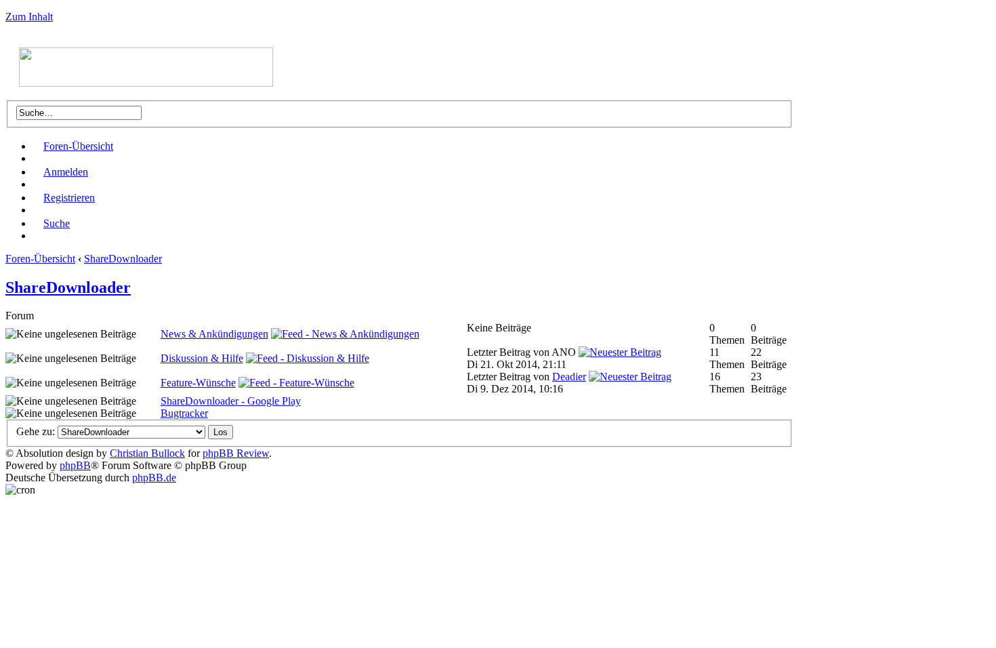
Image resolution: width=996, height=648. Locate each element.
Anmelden (65, 172)
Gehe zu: (35, 431)
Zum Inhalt (29, 16)
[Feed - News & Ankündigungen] (345, 334)
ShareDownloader (123, 258)
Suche (56, 223)
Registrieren (69, 197)
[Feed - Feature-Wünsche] (296, 382)
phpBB (75, 465)
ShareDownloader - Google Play (231, 401)
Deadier (569, 376)
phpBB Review (236, 453)
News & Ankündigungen (214, 334)
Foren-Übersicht (78, 146)
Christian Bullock (147, 453)
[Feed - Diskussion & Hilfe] (307, 358)
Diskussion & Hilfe (202, 358)
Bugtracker (184, 413)
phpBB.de (154, 477)
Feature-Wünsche (198, 382)
